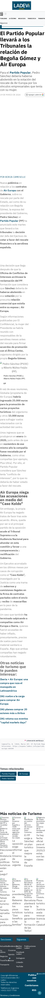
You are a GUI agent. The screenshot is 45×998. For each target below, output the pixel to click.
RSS (34, 990)
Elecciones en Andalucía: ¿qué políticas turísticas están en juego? (6, 862)
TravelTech (32, 18)
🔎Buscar (11, 959)
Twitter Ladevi (19, 947)
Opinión (11, 954)
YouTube (19, 966)
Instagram (20, 958)
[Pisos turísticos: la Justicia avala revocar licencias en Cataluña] (40, 888)
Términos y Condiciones (10, 995)
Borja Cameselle (15, 176)
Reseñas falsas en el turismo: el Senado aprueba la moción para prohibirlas (6, 910)
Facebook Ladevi (20, 953)
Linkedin (19, 962)
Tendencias (13, 946)
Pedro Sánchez (8, 778)
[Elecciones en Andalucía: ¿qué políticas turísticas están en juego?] (4, 832)
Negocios (22, 18)
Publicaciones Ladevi (30, 947)
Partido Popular (20, 72)
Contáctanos (31, 985)
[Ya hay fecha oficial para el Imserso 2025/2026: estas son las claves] (40, 825)
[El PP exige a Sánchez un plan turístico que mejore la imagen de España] (28, 825)
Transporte (4, 964)
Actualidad (4, 946)
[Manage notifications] (39, 993)
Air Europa (10, 190)
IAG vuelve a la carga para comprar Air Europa (12, 699)
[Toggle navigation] (5, 14)
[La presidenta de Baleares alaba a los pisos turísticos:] (16, 883)
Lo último (12, 18)
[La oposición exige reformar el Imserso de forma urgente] (16, 828)
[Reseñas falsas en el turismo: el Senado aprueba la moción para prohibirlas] (4, 885)
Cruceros (12, 950)
